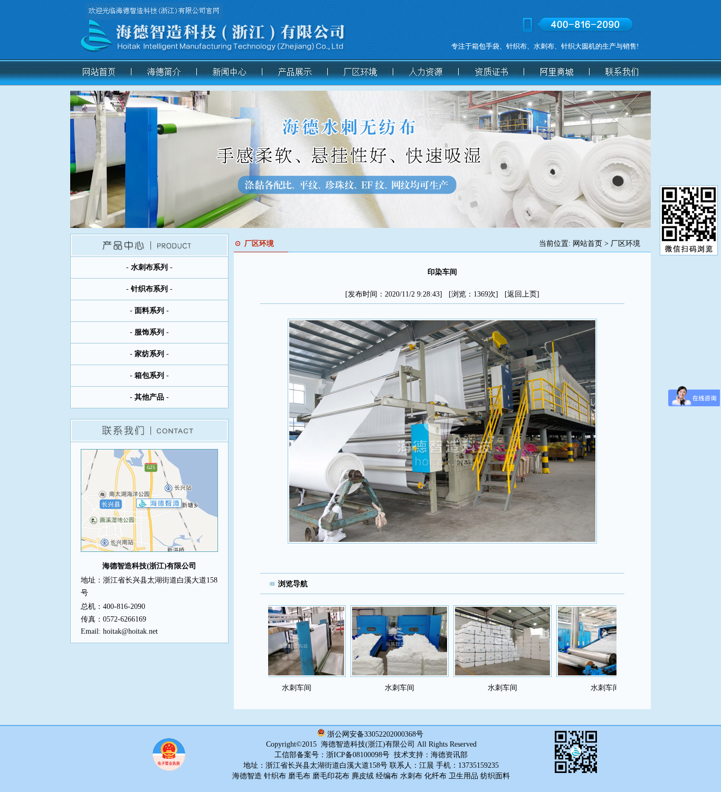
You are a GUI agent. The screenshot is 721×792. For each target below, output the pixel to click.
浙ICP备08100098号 (358, 755)
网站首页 (587, 243)
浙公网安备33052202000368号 (375, 734)
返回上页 (522, 294)
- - (149, 267)
